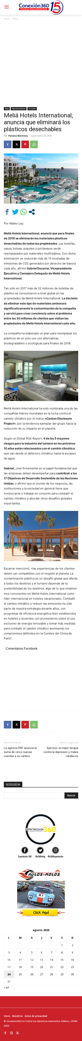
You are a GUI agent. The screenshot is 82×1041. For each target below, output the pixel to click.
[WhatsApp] (34, 144)
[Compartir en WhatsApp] (23, 212)
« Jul (6, 987)
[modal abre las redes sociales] (31, 212)
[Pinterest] (25, 144)
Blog (15, 18)
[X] (16, 144)
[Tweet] (15, 212)
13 (41, 960)
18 (20, 967)
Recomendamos (18, 108)
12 (31, 960)
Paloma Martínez (18, 135)
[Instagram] (11, 1032)
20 (41, 967)
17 (8, 967)
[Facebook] (7, 144)
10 (8, 960)
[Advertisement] (41, 64)
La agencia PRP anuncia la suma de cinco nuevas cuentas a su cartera (20, 752)
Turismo (32, 108)
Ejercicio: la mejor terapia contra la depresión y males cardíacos (60, 752)
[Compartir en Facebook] (7, 212)
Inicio (7, 18)
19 (31, 967)
